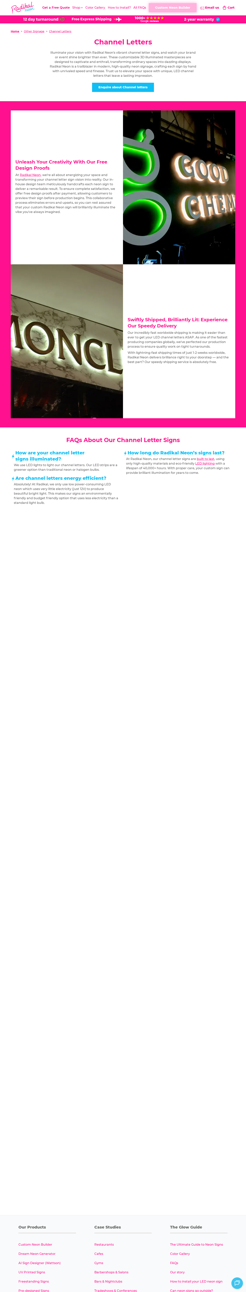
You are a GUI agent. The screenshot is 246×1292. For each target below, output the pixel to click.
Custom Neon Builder (35, 1244)
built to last (205, 459)
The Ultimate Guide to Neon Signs (196, 1244)
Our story (177, 1272)
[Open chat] (237, 1283)
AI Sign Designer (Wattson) (39, 1263)
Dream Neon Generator (37, 1254)
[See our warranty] (202, 19)
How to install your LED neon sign (196, 1281)
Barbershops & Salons (111, 1272)
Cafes (98, 1254)
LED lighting (205, 463)
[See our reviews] (149, 19)
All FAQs (139, 7)
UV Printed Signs (31, 1272)
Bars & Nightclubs (108, 1281)
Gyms (98, 1263)
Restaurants (104, 1244)
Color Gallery (95, 7)
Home (15, 31)
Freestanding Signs (33, 1281)
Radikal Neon (30, 175)
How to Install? (119, 7)
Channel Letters (60, 31)
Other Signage (34, 31)
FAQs (174, 1263)
